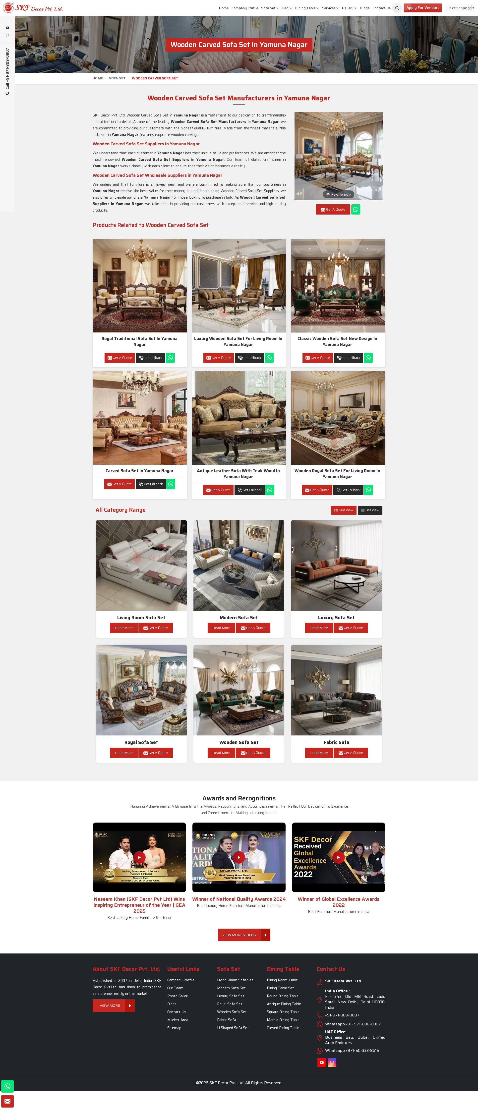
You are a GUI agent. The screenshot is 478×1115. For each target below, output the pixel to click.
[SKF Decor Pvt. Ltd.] (40, 7)
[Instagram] (7, 36)
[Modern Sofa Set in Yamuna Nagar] (239, 565)
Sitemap (174, 1028)
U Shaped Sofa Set (233, 1028)
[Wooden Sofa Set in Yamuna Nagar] (239, 690)
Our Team (175, 988)
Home (224, 8)
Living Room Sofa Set (141, 617)
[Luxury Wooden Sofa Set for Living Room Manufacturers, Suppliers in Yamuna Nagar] (239, 285)
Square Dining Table (283, 1012)
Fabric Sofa (336, 742)
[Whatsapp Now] (355, 209)
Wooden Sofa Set (239, 742)
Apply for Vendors (423, 8)
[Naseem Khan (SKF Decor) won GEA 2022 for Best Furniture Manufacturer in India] (338, 857)
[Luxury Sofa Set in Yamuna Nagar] (336, 565)
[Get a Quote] (7, 1101)
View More (110, 1005)
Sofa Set (268, 8)
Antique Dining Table (284, 1004)
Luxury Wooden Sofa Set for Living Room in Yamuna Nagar (238, 341)
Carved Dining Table (283, 1028)
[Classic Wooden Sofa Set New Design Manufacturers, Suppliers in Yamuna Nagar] (338, 285)
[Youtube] (7, 28)
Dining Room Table (282, 980)
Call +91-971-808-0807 (7, 69)
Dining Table (305, 8)
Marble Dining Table (283, 1020)
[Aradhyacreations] (397, 8)
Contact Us (381, 8)
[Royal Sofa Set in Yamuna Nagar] (141, 690)
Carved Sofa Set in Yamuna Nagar (140, 471)
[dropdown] (277, 8)
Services (328, 8)
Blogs (364, 8)
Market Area (177, 1020)
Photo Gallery (178, 996)
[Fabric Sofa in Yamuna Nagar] (336, 690)
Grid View (346, 510)
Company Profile (245, 8)
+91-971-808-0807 (342, 1015)
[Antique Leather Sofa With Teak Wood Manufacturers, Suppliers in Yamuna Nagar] (239, 418)
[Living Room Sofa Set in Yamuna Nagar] (141, 565)
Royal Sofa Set (141, 742)
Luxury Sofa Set (336, 617)
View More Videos (239, 935)
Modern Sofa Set (239, 617)
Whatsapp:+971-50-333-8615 (352, 1050)
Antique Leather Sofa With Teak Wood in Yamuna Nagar (238, 474)
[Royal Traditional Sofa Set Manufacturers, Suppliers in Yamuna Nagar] (140, 285)
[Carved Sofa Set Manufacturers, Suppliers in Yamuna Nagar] (140, 418)
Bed (285, 8)
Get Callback (152, 357)
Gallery (348, 8)
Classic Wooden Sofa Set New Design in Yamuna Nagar (337, 341)
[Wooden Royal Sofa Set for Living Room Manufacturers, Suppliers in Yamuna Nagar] (338, 418)
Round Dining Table (283, 996)
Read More (124, 627)
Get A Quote (122, 357)
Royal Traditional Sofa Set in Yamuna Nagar (140, 341)
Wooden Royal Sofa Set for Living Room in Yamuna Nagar (337, 474)
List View (372, 510)
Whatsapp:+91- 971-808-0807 (353, 1024)
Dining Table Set (280, 988)
